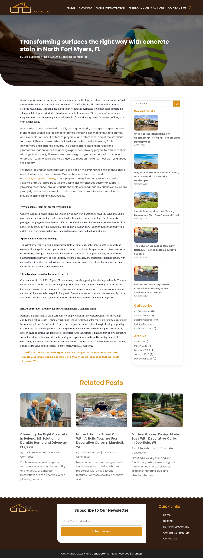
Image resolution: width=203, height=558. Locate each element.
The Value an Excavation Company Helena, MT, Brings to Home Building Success (155, 249)
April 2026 (139, 341)
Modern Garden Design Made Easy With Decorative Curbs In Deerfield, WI (155, 438)
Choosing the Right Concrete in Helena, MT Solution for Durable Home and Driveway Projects (44, 440)
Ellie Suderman (33, 57)
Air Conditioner (142, 311)
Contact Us (177, 8)
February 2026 (142, 350)
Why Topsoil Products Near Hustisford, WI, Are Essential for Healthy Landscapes (156, 176)
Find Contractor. (96, 553)
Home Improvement (111, 8)
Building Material (143, 324)
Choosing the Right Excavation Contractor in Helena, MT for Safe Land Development (157, 137)
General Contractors (146, 8)
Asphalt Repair (142, 315)
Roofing (85, 8)
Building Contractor (145, 319)
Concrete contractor (74, 57)
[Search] (176, 103)
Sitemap (136, 553)
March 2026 (140, 345)
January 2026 (141, 354)
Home (71, 8)
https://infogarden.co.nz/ (39, 178)
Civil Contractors (143, 328)
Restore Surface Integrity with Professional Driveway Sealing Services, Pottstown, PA (152, 288)
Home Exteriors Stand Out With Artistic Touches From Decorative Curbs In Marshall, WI (100, 440)
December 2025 (143, 358)
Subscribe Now (101, 531)
